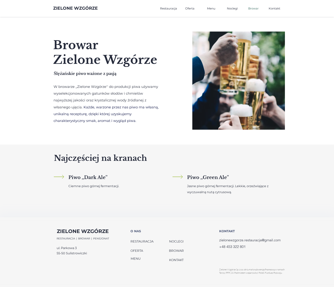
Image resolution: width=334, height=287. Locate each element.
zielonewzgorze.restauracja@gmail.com (250, 240)
